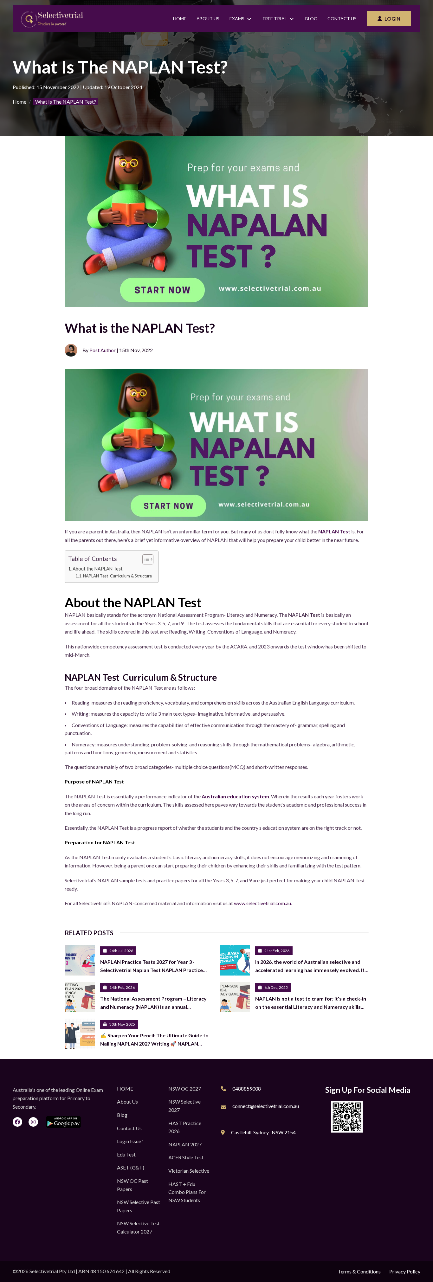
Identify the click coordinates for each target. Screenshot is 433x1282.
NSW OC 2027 (184, 1089)
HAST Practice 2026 (184, 1127)
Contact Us (342, 18)
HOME (125, 1089)
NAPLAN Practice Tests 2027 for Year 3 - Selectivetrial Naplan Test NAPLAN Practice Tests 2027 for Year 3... (151, 970)
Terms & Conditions (359, 1271)
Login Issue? (130, 1141)
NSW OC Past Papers (132, 1185)
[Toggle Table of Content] (145, 559)
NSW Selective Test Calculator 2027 (138, 1227)
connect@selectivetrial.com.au (265, 1106)
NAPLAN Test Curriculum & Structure (117, 575)
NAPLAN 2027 (185, 1144)
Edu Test (126, 1154)
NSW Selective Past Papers (138, 1206)
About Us (208, 18)
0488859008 (246, 1089)
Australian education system (235, 796)
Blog (311, 18)
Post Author (102, 350)
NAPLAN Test (334, 531)
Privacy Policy (404, 1271)
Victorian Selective (188, 1171)
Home (179, 18)
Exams (236, 18)
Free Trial (275, 18)
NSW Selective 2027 (184, 1105)
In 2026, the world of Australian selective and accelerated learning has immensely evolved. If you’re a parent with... (310, 970)
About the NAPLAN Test (98, 568)
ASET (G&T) (130, 1167)
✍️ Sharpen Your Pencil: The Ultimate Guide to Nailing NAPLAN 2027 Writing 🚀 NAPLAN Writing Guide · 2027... (154, 1043)
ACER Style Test (186, 1157)
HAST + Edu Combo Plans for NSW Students (187, 1192)
